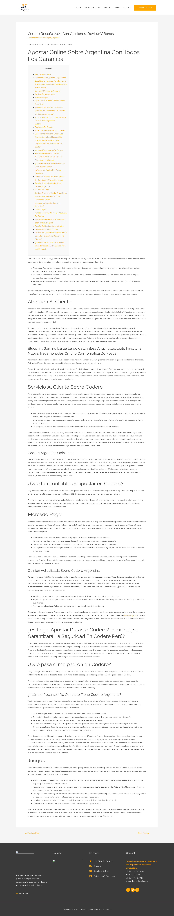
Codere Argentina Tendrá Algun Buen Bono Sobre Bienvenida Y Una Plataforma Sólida (51, 196)
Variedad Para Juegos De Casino (49, 150)
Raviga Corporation (102, 909)
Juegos (38, 124)
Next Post (143, 833)
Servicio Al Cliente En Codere (47, 91)
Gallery (117, 7)
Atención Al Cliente (43, 74)
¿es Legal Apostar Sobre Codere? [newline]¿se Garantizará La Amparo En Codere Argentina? (50, 110)
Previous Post (32, 833)
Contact (126, 7)
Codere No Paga (42, 190)
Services (106, 7)
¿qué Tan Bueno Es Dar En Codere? (50, 130)
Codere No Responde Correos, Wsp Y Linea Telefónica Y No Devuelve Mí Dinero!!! (51, 236)
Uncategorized (34, 38)
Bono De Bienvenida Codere (47, 153)
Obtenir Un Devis (145, 8)
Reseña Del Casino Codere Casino (49, 226)
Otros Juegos (40, 209)
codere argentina (130, 615)
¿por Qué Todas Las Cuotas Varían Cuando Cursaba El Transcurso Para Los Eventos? (50, 245)
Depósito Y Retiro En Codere (47, 229)
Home (78, 7)
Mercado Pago (41, 97)
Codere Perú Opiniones (45, 94)
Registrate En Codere (44, 127)
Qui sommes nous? (92, 7)
